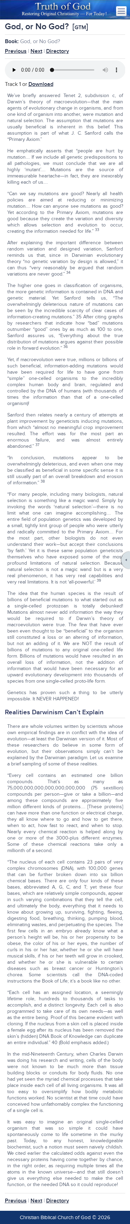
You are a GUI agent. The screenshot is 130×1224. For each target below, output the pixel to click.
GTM (80, 27)
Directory (57, 51)
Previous (16, 51)
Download (40, 84)
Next (36, 51)
